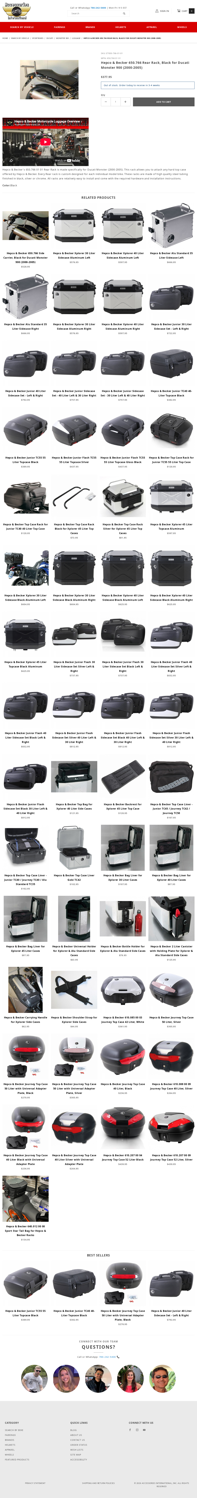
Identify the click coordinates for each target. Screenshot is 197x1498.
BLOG (73, 1430)
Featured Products (17, 1459)
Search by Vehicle (22, 27)
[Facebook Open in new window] (131, 1431)
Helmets (120, 27)
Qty (103, 95)
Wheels (182, 27)
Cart (186, 11)
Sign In (164, 11)
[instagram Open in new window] (138, 1431)
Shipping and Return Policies (98, 1483)
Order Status (78, 1444)
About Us (76, 1435)
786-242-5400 (98, 7)
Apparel (152, 27)
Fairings (59, 27)
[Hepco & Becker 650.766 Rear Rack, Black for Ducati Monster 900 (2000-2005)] (49, 82)
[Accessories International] (16, 10)
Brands (90, 27)
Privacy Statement (35, 1483)
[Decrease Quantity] (106, 101)
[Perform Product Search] (124, 13)
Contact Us (77, 1439)
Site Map (75, 1454)
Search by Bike (14, 1430)
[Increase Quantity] (126, 101)
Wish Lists (76, 1449)
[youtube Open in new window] (145, 1431)
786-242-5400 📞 (109, 1356)
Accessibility (78, 1459)
